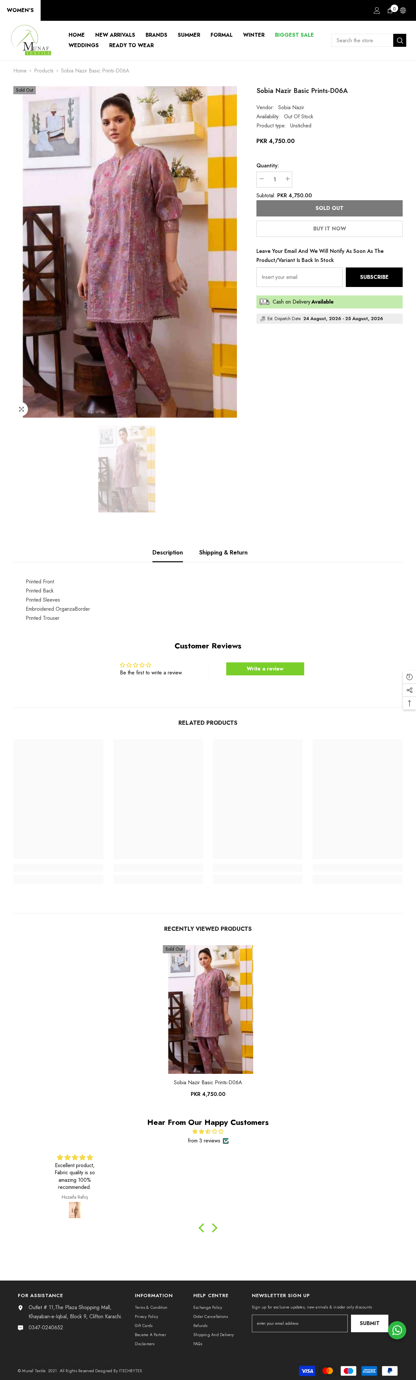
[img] (208, 1131)
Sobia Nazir (291, 107)
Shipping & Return (223, 552)
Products (44, 70)
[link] (58, 868)
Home (20, 70)
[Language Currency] (403, 10)
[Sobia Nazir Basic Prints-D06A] (208, 1009)
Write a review (265, 668)
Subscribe (374, 277)
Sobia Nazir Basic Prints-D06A (208, 1082)
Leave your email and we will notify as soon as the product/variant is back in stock (320, 255)
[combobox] (362, 40)
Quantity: (267, 165)
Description (167, 552)
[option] (125, 252)
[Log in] (377, 10)
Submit (370, 1323)
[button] (203, 1227)
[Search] (369, 40)
